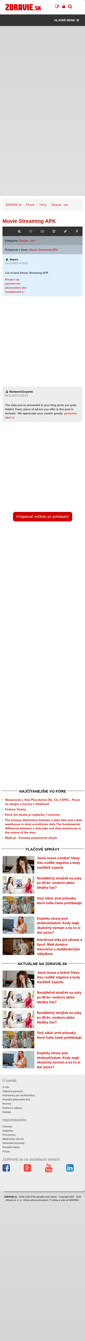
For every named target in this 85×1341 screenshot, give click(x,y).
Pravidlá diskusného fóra (16, 1099)
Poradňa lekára (11, 1147)
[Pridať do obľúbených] (30, 231)
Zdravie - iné (59, 204)
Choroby (7, 1126)
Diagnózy (7, 1130)
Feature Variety (15, 809)
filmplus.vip (12, 279)
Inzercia (6, 1103)
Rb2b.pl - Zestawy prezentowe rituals (31, 837)
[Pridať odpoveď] (65, 231)
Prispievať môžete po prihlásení (43, 517)
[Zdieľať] (77, 231)
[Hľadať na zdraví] (19, 231)
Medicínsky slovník (13, 1139)
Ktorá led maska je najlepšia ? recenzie (32, 814)
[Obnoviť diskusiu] (53, 231)
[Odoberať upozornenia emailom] (42, 231)
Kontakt (6, 1112)
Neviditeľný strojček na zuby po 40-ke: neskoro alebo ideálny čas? (59, 883)
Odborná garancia (12, 1091)
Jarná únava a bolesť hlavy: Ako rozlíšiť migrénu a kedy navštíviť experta (58, 862)
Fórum (30, 204)
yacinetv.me (12, 283)
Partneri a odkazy (12, 1108)
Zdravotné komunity (13, 1143)
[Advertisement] (42, 68)
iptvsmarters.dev (16, 287)
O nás (5, 1087)
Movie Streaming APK (43, 249)
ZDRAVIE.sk (13, 204)
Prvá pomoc (9, 1134)
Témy (43, 204)
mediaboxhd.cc (15, 291)
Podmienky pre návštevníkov (18, 1095)
